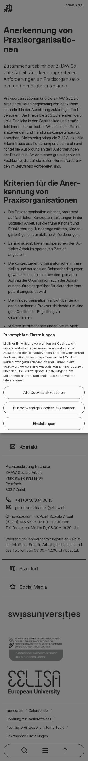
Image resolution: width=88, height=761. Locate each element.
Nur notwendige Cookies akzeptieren (44, 408)
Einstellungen (44, 423)
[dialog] (44, 380)
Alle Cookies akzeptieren (44, 392)
